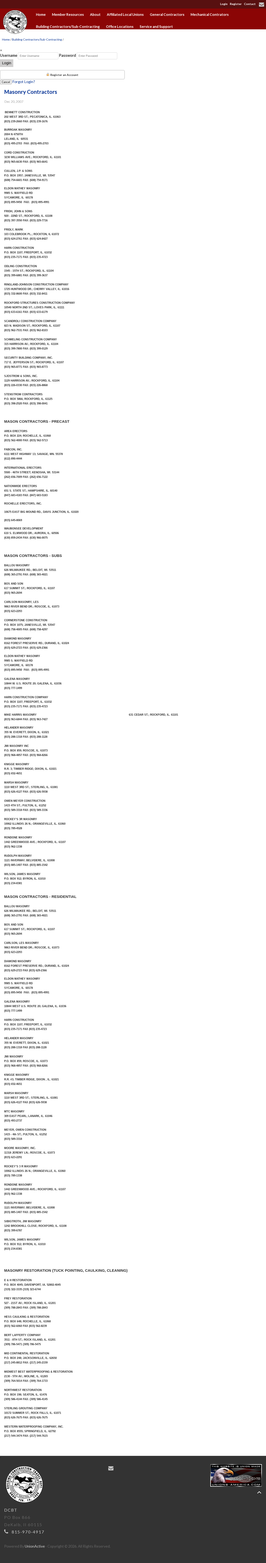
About (95, 14)
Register (236, 4)
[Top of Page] (259, 1492)
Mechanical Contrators (210, 14)
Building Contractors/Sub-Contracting (68, 26)
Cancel (6, 82)
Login (224, 4)
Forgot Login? (23, 81)
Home (41, 14)
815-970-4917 (28, 1531)
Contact (250, 4)
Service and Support (156, 26)
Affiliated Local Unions (125, 14)
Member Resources (68, 14)
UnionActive (35, 1546)
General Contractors (167, 14)
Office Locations (119, 26)
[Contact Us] (262, 4)
